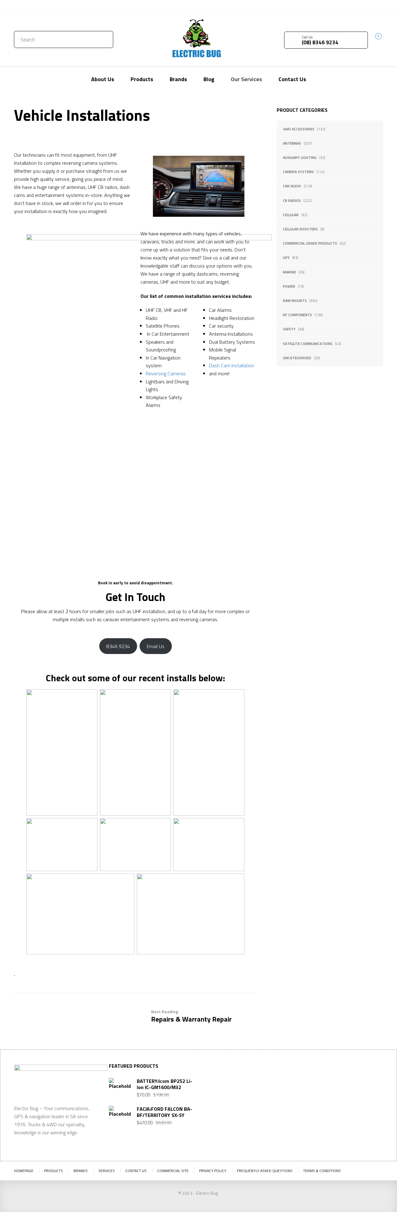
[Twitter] (359, 6)
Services (106, 1171)
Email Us (155, 646)
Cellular (291, 215)
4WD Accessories (298, 129)
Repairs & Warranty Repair (191, 1016)
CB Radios (292, 200)
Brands (81, 1171)
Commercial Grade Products (310, 243)
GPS (286, 257)
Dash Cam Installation (231, 365)
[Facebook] (369, 6)
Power (289, 286)
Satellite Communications (307, 344)
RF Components (297, 315)
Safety (289, 329)
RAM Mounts (295, 300)
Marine (289, 272)
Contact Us (27, 6)
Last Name (350, 1086)
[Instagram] (378, 6)
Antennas (292, 143)
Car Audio (292, 186)
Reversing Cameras (166, 373)
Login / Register (328, 6)
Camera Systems (298, 172)
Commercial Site (173, 1171)
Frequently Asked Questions (264, 1171)
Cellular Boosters (300, 229)
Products (53, 1171)
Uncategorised (297, 358)
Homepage (23, 1171)
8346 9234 (118, 646)
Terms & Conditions (322, 1171)
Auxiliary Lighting (300, 157)
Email (303, 1116)
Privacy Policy (212, 1171)
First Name (309, 1086)
